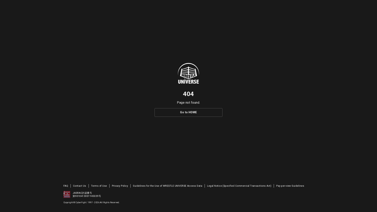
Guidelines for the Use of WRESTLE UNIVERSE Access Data (167, 186)
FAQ (65, 186)
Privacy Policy (120, 186)
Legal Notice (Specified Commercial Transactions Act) (239, 186)
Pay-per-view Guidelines (290, 186)
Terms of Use (99, 186)
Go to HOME (188, 112)
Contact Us (79, 186)
